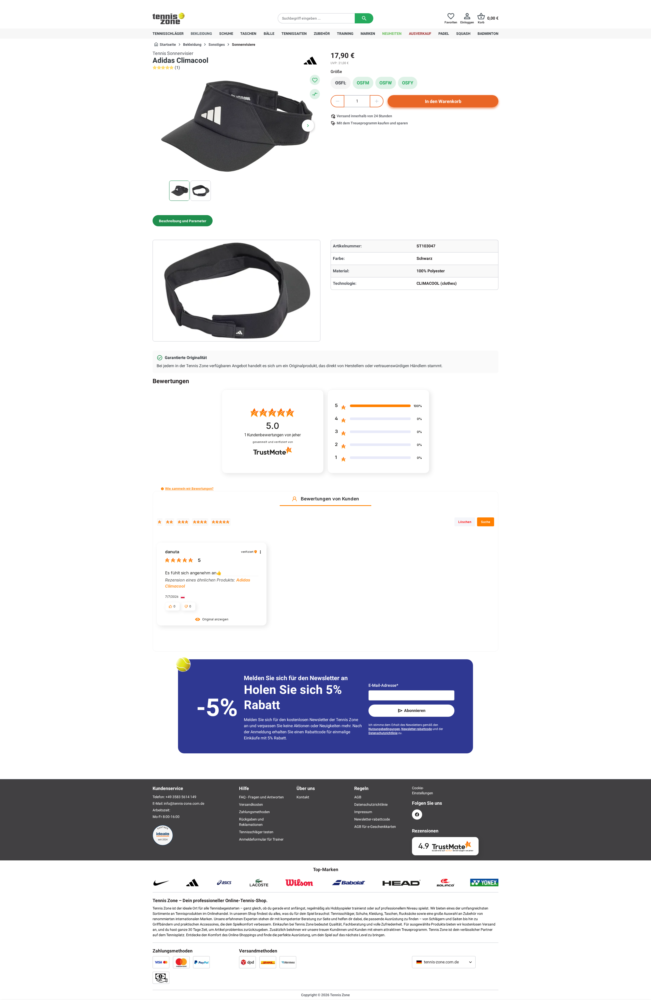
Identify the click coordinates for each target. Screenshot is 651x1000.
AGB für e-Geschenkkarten (375, 827)
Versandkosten (251, 804)
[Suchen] (364, 18)
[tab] (183, 220)
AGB (357, 797)
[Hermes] (287, 962)
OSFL (343, 84)
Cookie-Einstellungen (417, 790)
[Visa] (161, 962)
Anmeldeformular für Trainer (261, 839)
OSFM (363, 82)
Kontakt (303, 797)
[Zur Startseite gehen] (169, 18)
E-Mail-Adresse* (383, 685)
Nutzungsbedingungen (384, 729)
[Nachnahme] (161, 978)
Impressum (363, 812)
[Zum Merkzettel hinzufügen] (315, 80)
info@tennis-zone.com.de (184, 803)
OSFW (385, 82)
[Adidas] (310, 60)
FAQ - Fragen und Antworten (261, 797)
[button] (162, 488)
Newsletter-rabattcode (416, 729)
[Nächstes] (308, 126)
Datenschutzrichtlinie (382, 733)
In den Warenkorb (443, 101)
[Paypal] (201, 962)
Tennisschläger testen (256, 832)
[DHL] (267, 962)
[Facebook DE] (417, 814)
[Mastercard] (181, 962)
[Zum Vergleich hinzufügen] (315, 94)
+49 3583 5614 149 (185, 4)
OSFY (407, 82)
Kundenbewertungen (272, 434)
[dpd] (247, 962)
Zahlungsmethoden (254, 812)
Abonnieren (414, 710)
